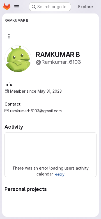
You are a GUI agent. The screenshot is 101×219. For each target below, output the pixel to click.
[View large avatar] (17, 58)
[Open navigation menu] (16, 6)
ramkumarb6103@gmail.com (36, 110)
